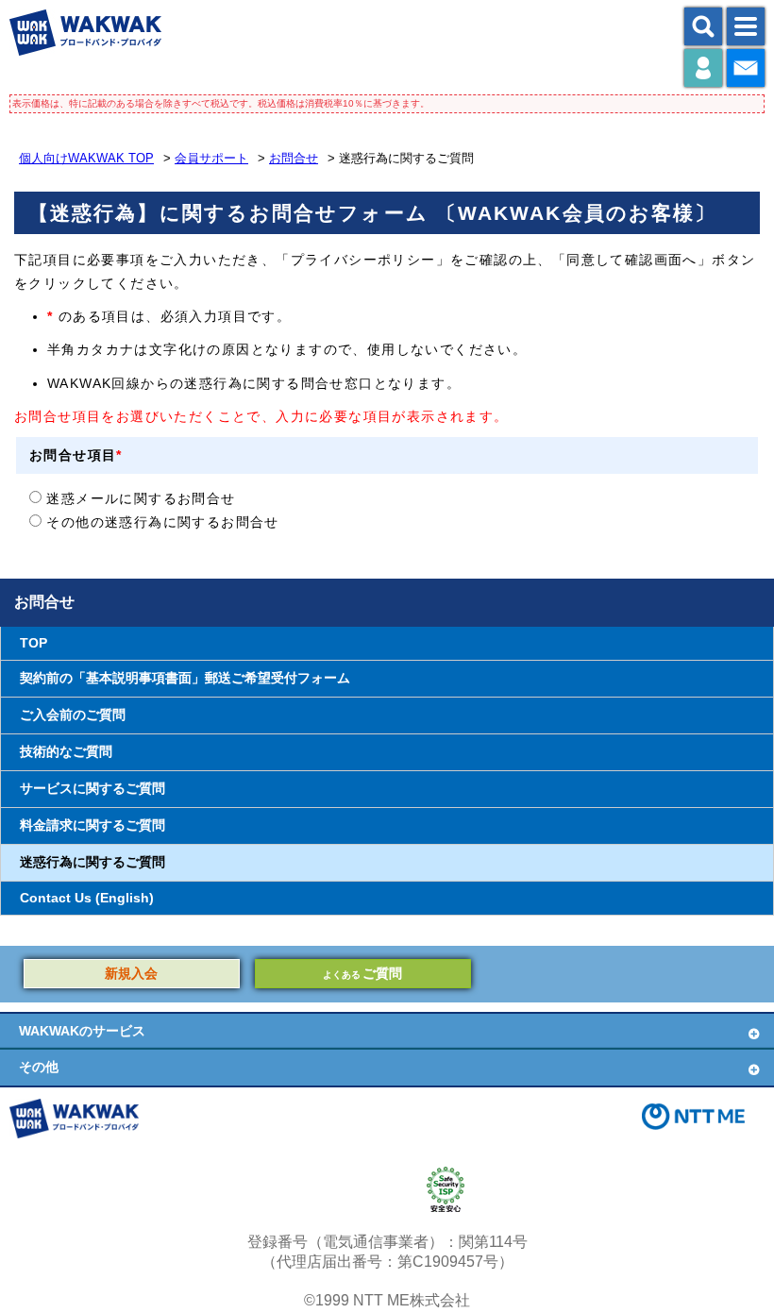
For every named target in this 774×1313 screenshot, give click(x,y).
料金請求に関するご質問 (92, 825)
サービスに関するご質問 (92, 789)
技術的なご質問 (66, 752)
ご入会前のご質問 (73, 715)
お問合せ (293, 158)
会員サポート (211, 158)
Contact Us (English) (87, 898)
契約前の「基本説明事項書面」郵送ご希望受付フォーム (185, 678)
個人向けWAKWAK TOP (86, 158)
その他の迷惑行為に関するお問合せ (160, 522)
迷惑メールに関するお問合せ (139, 498)
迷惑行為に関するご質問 (92, 862)
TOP (33, 643)
